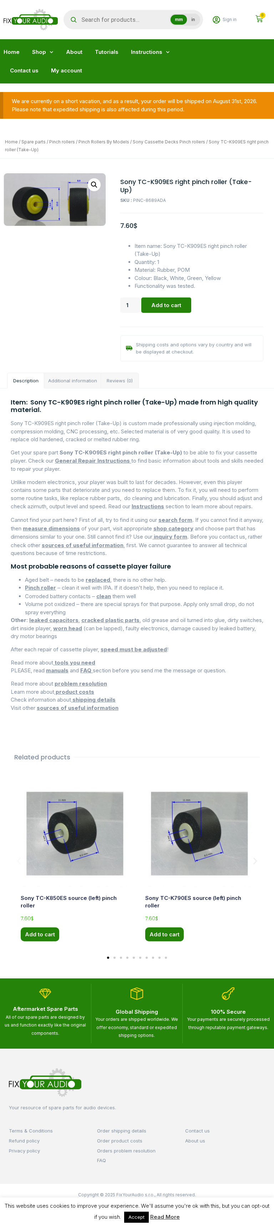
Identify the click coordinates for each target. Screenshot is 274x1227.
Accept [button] (136, 1217)
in (193, 19)
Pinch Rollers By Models (103, 141)
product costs (74, 691)
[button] (94, 184)
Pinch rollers (62, 141)
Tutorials (106, 52)
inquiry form (169, 536)
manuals (57, 670)
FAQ (86, 670)
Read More (165, 1216)
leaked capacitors (53, 620)
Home (12, 52)
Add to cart (166, 305)
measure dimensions (51, 528)
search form (175, 519)
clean (103, 596)
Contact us (24, 70)
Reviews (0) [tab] (120, 380)
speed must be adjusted (134, 649)
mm (179, 19)
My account (66, 70)
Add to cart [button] (40, 934)
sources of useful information (82, 545)
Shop (39, 52)
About (74, 52)
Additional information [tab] (72, 380)
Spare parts (33, 141)
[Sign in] (216, 20)
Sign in (230, 19)
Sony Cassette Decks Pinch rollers (169, 141)
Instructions (146, 52)
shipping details (93, 699)
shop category (173, 528)
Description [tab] (26, 380)
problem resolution (81, 683)
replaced (98, 579)
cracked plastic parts (110, 620)
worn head (67, 628)
